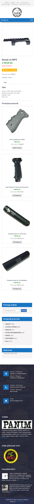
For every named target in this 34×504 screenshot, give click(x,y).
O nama (6, 2)
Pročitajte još (17, 195)
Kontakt (13, 2)
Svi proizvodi (24, 2)
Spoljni (10, 77)
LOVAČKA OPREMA (11, 327)
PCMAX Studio (20, 501)
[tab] (5, 82)
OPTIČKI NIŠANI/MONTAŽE (13, 332)
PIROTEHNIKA (9, 338)
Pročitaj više (5, 438)
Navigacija (4, 20)
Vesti (18, 2)
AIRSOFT (8, 324)
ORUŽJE (7, 335)
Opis (5, 82)
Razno (7, 341)
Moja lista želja (6, 4)
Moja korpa (15, 4)
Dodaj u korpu (17, 148)
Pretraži (24, 310)
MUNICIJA (8, 330)
